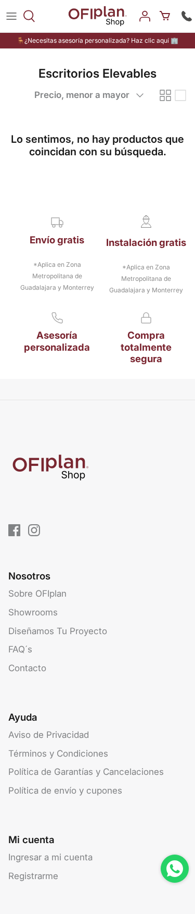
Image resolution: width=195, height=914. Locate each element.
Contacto (27, 668)
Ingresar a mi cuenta (50, 857)
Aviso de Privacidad (48, 735)
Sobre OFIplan (37, 593)
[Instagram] (34, 530)
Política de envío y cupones (65, 790)
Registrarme (33, 876)
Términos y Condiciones (58, 753)
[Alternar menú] (11, 16)
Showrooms (33, 612)
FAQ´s (20, 649)
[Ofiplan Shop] (97, 16)
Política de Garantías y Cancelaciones (86, 772)
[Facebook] (14, 530)
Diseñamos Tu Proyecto (57, 631)
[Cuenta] (145, 16)
